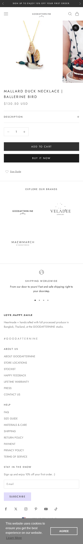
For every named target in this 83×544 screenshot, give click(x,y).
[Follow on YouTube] (46, 509)
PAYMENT (9, 444)
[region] (41, 282)
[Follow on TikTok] (56, 509)
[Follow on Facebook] (6, 509)
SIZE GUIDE (11, 418)
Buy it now (41, 158)
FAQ (6, 412)
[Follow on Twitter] (16, 509)
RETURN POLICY (13, 437)
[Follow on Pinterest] (36, 509)
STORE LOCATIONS (15, 363)
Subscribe (17, 496)
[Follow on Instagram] (26, 509)
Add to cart (41, 146)
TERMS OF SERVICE (15, 457)
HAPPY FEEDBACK (15, 375)
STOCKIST (10, 369)
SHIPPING (10, 431)
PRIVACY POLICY (14, 450)
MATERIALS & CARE (15, 425)
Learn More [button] (14, 538)
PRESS (8, 388)
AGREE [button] (64, 531)
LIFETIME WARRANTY (16, 382)
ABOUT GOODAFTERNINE (19, 356)
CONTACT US (12, 394)
